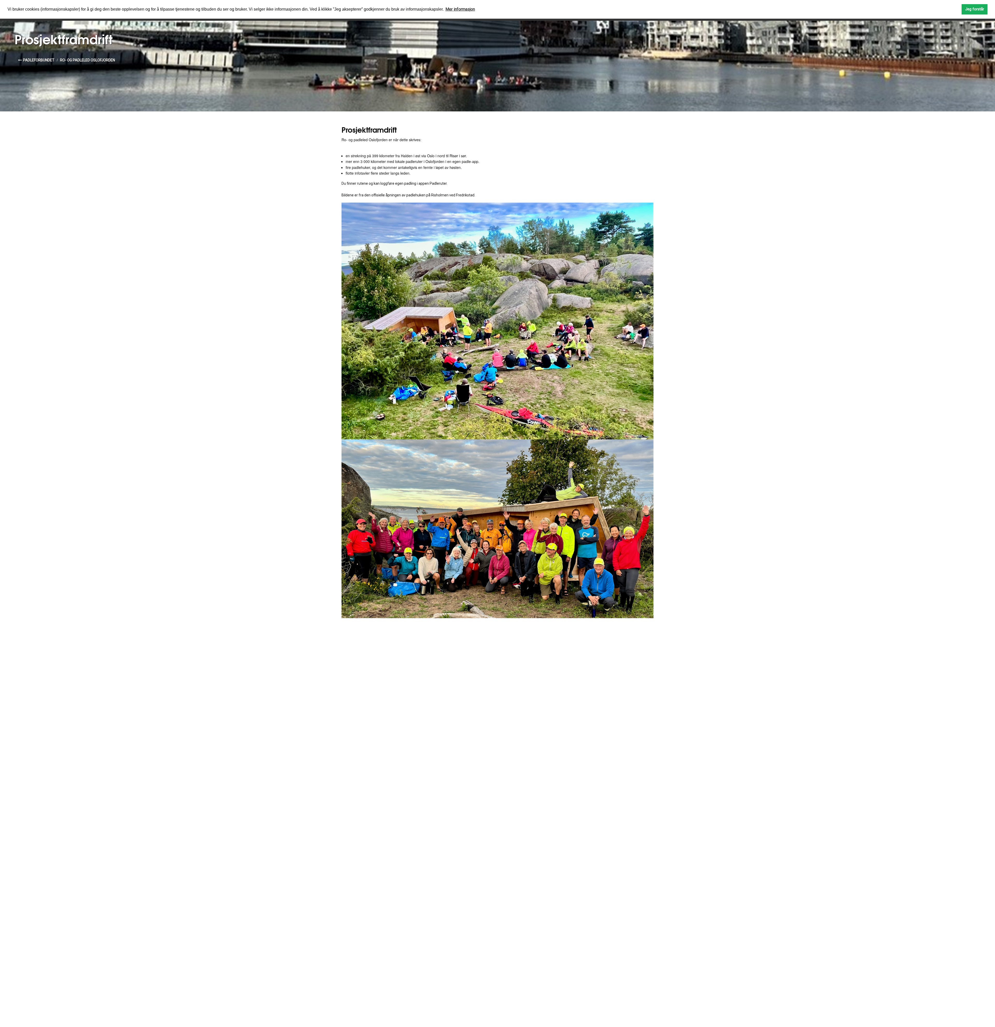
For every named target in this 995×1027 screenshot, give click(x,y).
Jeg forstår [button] (974, 9)
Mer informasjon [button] (460, 9)
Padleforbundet (38, 60)
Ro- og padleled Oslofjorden (87, 60)
